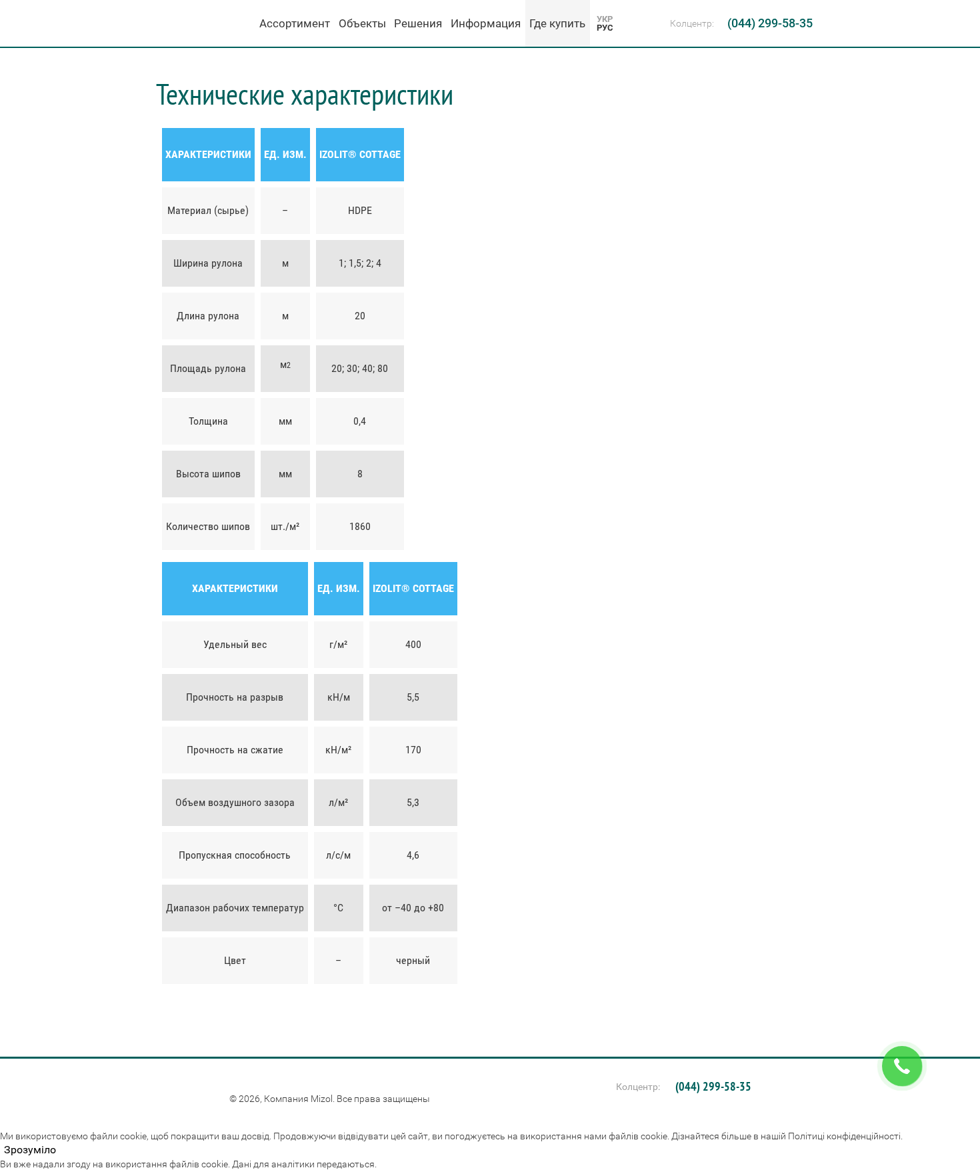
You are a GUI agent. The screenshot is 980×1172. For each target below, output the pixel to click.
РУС (605, 27)
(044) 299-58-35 (770, 23)
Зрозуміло (30, 1150)
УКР (605, 19)
